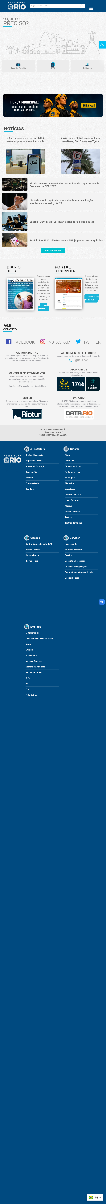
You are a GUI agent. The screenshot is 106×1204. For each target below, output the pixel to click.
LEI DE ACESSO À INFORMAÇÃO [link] (53, 429)
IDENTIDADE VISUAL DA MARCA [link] (53, 435)
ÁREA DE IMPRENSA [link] (53, 432)
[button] (81, 6)
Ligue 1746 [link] (81, 360)
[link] (102, 45)
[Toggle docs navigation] (91, 8)
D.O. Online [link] (42, 307)
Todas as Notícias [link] (53, 250)
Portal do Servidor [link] (92, 298)
